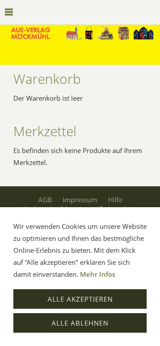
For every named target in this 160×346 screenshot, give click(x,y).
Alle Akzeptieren (80, 299)
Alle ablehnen (80, 322)
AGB (45, 199)
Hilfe (115, 199)
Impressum (80, 199)
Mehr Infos (97, 274)
